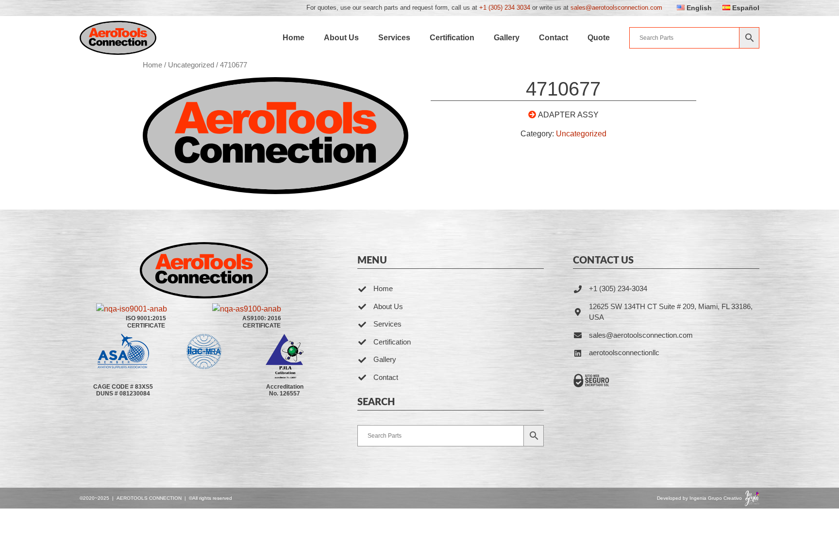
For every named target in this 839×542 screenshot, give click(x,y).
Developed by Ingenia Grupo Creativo (699, 498)
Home (293, 37)
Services (394, 37)
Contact (553, 37)
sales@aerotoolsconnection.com (616, 7)
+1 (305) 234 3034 (504, 7)
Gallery (507, 37)
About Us (341, 37)
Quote (598, 37)
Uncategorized (191, 65)
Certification (452, 37)
